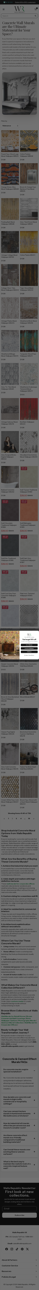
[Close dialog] (38, 632)
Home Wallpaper (29, 644)
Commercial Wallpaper (29, 648)
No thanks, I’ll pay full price (29, 655)
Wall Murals (29, 651)
